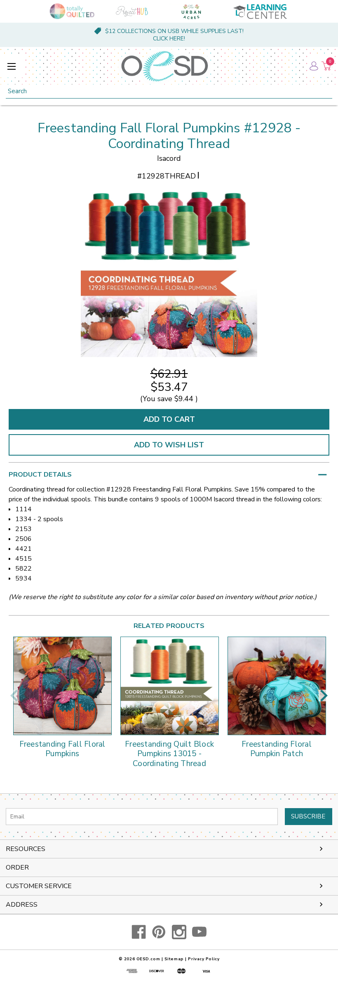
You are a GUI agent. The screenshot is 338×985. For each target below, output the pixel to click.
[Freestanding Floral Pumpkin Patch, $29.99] (277, 686)
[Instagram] (179, 932)
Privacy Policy (203, 959)
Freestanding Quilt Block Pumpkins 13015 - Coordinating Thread (169, 754)
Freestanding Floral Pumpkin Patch (277, 749)
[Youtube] (199, 932)
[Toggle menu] (11, 66)
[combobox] (169, 91)
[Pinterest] (159, 932)
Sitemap (174, 959)
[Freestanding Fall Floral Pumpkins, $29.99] (62, 686)
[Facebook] (138, 932)
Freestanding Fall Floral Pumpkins (62, 749)
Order (17, 867)
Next (324, 695)
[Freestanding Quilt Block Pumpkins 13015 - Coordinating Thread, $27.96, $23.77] (169, 686)
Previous (14, 695)
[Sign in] (313, 66)
